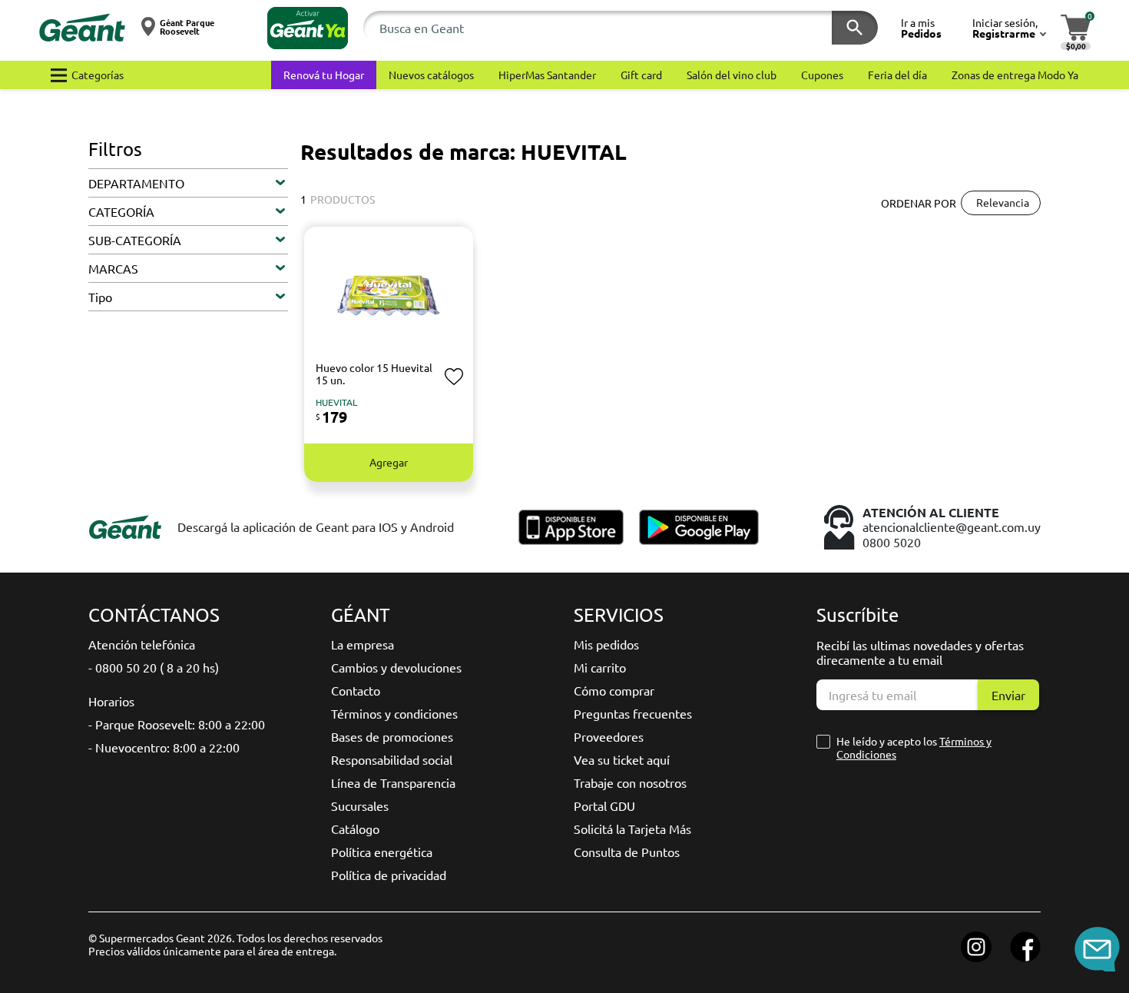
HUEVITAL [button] (336, 402)
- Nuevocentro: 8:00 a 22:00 (164, 747)
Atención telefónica (141, 644)
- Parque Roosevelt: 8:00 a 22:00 (176, 724)
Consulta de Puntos (627, 851)
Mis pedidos (606, 644)
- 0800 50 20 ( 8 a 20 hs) (153, 667)
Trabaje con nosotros (630, 782)
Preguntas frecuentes (633, 713)
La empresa (362, 644)
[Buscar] (855, 28)
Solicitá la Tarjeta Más (632, 828)
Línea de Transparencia (393, 782)
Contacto (355, 690)
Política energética (381, 851)
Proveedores (609, 736)
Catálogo (355, 828)
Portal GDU (604, 805)
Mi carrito (600, 667)
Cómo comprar (614, 690)
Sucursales (360, 805)
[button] (307, 28)
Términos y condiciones (394, 713)
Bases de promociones (392, 736)
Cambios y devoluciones (396, 667)
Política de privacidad (388, 874)
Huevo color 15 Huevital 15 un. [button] (374, 373)
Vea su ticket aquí (622, 759)
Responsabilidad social (391, 759)
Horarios (111, 701)
